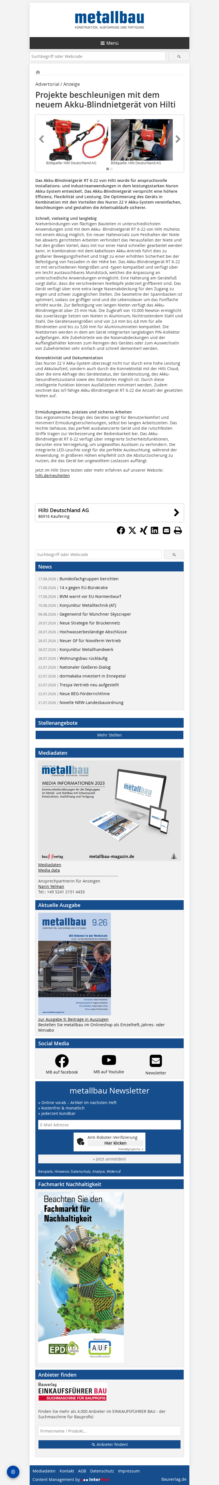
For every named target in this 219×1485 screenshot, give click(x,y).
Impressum (129, 1471)
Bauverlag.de (173, 1479)
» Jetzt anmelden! (109, 1159)
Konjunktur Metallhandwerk (75, 649)
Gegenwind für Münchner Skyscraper (84, 614)
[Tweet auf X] (132, 533)
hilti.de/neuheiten (52, 475)
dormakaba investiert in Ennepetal (82, 676)
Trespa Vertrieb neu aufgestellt (78, 684)
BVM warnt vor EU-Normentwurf (79, 596)
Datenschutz (102, 1471)
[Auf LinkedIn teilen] (155, 533)
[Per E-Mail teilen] (166, 530)
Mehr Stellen (109, 735)
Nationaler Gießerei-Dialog (74, 667)
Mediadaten (49, 864)
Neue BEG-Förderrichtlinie (74, 693)
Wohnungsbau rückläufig (73, 658)
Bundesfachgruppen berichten (78, 578)
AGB (82, 1471)
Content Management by (57, 1479)
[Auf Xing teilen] (143, 533)
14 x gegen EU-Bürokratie (73, 587)
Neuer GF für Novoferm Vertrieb (79, 640)
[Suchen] (179, 56)
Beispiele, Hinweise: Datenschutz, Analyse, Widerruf (79, 1171)
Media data (49, 870)
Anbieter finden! (112, 1444)
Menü (112, 43)
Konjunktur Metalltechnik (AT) (77, 605)
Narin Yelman (51, 886)
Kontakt (67, 1471)
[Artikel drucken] (178, 530)
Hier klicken (115, 1143)
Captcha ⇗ (130, 1149)
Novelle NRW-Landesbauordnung (80, 702)
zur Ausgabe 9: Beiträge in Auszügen (73, 1019)
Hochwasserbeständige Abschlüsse (82, 631)
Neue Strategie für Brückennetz (79, 623)
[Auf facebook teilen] (121, 533)
